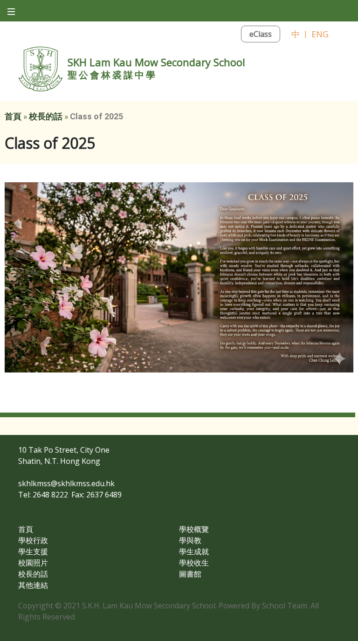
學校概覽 (194, 529)
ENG (320, 34)
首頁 (13, 116)
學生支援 (33, 551)
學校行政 (33, 540)
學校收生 (194, 563)
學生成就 (194, 551)
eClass (260, 34)
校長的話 (45, 116)
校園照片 (33, 563)
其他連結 (33, 585)
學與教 (190, 540)
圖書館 (190, 574)
